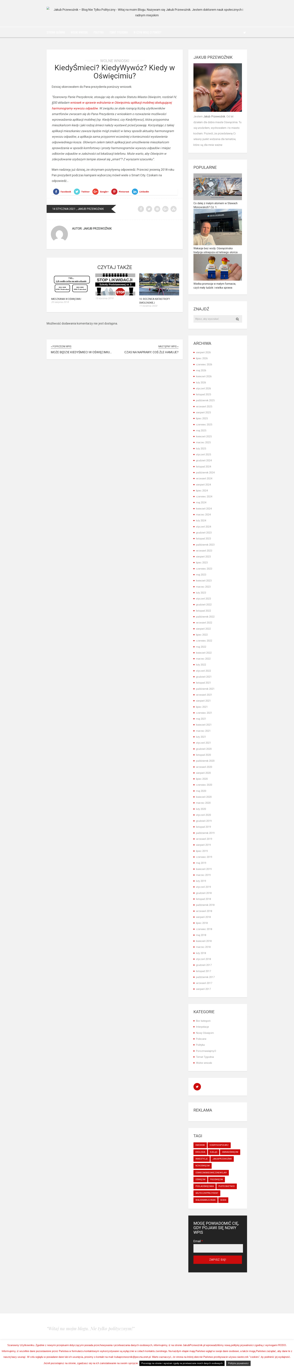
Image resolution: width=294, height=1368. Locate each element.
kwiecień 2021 (204, 724)
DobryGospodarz (219, 1145)
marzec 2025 (203, 442)
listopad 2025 (203, 394)
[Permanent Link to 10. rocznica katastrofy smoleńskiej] (159, 294)
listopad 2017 (203, 971)
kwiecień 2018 (204, 941)
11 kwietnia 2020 (148, 306)
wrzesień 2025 (204, 406)
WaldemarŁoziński (205, 1200)
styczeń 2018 (203, 959)
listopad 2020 (203, 754)
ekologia (200, 1152)
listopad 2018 (203, 899)
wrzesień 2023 (204, 550)
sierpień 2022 (203, 628)
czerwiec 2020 (204, 784)
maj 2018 (201, 935)
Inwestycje (201, 1159)
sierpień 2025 (203, 412)
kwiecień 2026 (204, 376)
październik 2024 (205, 472)
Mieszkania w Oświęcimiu (66, 299)
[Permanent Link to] (115, 294)
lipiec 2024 (202, 490)
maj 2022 (201, 646)
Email (198, 1241)
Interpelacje (202, 1026)
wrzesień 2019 (204, 838)
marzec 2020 (203, 802)
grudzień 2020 (204, 748)
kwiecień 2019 (204, 869)
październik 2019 (205, 833)
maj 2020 (201, 790)
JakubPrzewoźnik (222, 1159)
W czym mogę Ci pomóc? (147, 32)
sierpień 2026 (203, 352)
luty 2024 (201, 520)
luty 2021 (201, 736)
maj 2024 (201, 502)
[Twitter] (244, 32)
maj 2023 (201, 574)
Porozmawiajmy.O (206, 1051)
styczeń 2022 (203, 670)
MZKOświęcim (202, 1165)
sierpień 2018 (203, 917)
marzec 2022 (203, 658)
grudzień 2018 (204, 893)
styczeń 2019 (203, 886)
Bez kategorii (203, 1020)
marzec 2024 (203, 514)
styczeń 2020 (203, 814)
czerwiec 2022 (204, 640)
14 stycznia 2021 (63, 209)
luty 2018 (201, 953)
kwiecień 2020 (204, 796)
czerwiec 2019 (204, 857)
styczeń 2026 (203, 388)
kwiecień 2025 (204, 436)
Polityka (99, 32)
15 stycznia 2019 (104, 298)
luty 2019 (201, 881)
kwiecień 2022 (204, 652)
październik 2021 (205, 688)
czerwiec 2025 (204, 424)
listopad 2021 (203, 682)
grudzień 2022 (204, 604)
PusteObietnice (226, 1186)
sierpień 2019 (203, 844)
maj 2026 (201, 370)
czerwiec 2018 (204, 929)
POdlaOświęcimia (204, 1186)
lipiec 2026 (202, 358)
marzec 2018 (203, 947)
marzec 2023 (203, 586)
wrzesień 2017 (204, 983)
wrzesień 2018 (204, 911)
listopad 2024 (203, 466)
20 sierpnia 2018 (60, 302)
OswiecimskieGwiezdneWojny (211, 1172)
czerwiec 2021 (204, 712)
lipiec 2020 (202, 778)
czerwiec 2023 (204, 568)
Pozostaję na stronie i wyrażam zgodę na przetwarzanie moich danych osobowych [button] (182, 1363)
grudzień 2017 (204, 965)
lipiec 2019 (202, 851)
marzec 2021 (203, 730)
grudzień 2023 (204, 532)
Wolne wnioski (79, 32)
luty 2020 (201, 809)
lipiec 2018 (202, 923)
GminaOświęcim (230, 1152)
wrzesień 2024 (204, 478)
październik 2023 (205, 544)
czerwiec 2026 (204, 364)
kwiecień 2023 (204, 580)
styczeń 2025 (203, 454)
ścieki (223, 1200)
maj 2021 (201, 718)
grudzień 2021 (204, 676)
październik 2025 (205, 400)
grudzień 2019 (204, 820)
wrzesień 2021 (204, 694)
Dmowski (200, 1145)
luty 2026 (201, 382)
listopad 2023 (203, 538)
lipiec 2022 (202, 634)
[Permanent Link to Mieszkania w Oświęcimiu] (71, 294)
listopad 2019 (203, 826)
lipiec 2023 (202, 562)
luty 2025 (201, 448)
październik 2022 (205, 616)
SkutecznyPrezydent (206, 1193)
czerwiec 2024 (204, 496)
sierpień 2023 (203, 556)
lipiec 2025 (202, 418)
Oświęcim (200, 1179)
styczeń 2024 (203, 526)
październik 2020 (205, 760)
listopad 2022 (203, 610)
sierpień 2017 (203, 989)
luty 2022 (201, 664)
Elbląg (213, 1152)
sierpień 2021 (203, 700)
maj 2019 (201, 862)
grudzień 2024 (204, 460)
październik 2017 (205, 977)
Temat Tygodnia (118, 32)
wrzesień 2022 (204, 622)
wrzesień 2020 (204, 766)
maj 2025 (201, 430)
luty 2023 (201, 592)
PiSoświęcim (216, 1179)
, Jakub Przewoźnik (90, 209)
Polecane (201, 1038)
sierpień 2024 (203, 484)
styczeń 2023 (203, 598)
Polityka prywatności (238, 1363)
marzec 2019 (203, 875)
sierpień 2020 (203, 772)
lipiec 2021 (202, 706)
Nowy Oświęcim (205, 1032)
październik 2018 (205, 904)
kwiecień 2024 (204, 508)
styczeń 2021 (203, 742)
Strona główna (56, 32)
